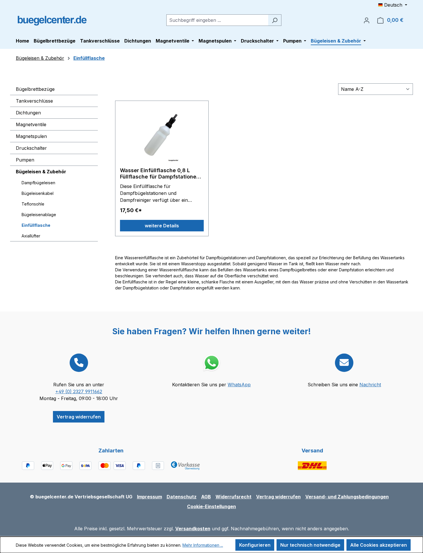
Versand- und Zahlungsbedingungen (347, 497)
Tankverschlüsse (34, 101)
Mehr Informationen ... (202, 545)
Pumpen (25, 160)
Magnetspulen (31, 136)
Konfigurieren (254, 545)
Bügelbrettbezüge (35, 89)
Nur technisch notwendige (310, 545)
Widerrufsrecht (233, 497)
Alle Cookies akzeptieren (378, 545)
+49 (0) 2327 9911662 (78, 391)
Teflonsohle (33, 203)
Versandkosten (192, 528)
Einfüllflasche (36, 225)
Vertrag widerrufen (79, 417)
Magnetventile (31, 124)
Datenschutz (182, 497)
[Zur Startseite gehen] (52, 19)
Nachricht (370, 384)
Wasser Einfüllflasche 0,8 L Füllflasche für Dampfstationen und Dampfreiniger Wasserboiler (161, 173)
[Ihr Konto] (367, 20)
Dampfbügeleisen (38, 182)
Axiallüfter (31, 235)
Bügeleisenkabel (38, 193)
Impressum (149, 497)
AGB (206, 497)
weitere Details (162, 226)
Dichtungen (28, 113)
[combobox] (217, 20)
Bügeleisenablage (39, 214)
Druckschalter (31, 148)
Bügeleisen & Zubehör (41, 171)
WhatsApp (239, 384)
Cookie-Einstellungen (211, 506)
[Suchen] (274, 20)
